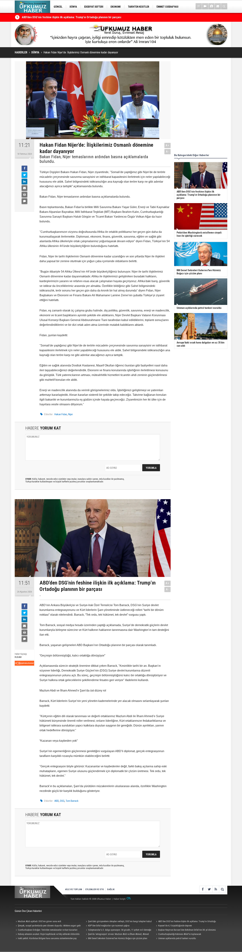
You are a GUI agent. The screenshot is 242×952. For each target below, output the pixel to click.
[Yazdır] (24, 194)
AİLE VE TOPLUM (73, 889)
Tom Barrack (72, 800)
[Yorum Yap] (24, 201)
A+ (167, 145)
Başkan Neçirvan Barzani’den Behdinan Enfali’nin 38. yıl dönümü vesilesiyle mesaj (185, 930)
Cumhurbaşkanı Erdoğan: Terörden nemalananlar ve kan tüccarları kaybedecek (46, 930)
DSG (62, 800)
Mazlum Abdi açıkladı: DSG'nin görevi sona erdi (39, 921)
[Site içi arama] (224, 6)
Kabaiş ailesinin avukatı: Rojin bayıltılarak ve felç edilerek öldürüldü (49, 934)
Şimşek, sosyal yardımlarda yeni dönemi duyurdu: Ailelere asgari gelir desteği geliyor (48, 926)
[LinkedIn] (24, 181)
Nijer (70, 414)
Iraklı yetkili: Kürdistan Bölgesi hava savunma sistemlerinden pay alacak (46, 939)
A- (167, 151)
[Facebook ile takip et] (202, 889)
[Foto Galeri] (211, 6)
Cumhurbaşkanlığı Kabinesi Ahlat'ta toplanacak (179, 934)
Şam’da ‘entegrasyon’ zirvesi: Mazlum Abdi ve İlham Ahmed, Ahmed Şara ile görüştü (117, 934)
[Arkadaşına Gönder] (24, 188)
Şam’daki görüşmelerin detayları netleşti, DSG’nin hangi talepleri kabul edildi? (118, 922)
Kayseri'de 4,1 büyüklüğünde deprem (175, 925)
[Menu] (199, 6)
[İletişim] (218, 6)
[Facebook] (24, 168)
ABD (56, 800)
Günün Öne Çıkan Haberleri (28, 911)
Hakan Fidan (60, 414)
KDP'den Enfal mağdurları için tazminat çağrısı (109, 925)
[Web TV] (205, 6)
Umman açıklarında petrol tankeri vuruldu (177, 938)
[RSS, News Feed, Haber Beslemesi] (215, 889)
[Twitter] (24, 175)
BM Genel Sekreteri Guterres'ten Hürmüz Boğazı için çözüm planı (117, 938)
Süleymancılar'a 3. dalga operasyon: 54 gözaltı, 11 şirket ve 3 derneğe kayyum (118, 930)
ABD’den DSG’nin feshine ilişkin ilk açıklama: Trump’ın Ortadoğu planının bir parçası (71, 17)
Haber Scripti (120, 899)
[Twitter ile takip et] (209, 889)
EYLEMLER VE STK (94, 889)
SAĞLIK (110, 889)
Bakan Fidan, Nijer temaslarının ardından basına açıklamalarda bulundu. (94, 159)
